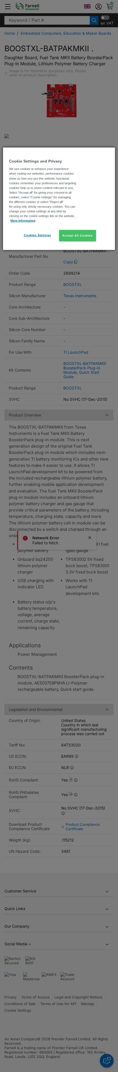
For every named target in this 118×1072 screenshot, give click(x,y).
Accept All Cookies (77, 235)
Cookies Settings (37, 235)
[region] (59, 198)
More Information (22, 220)
